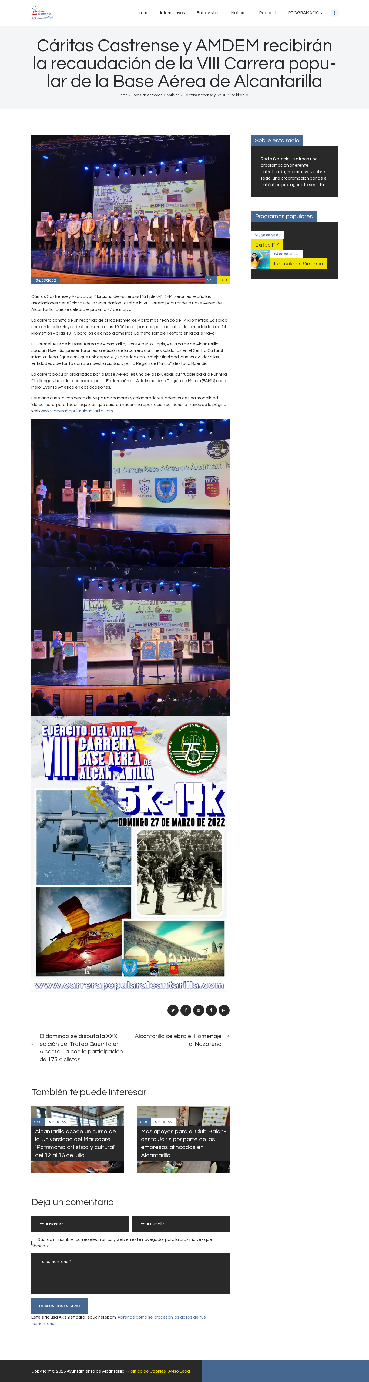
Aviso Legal (179, 1371)
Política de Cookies (147, 1371)
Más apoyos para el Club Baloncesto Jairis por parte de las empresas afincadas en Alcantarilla (183, 1143)
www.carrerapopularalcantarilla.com (77, 411)
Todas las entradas (147, 95)
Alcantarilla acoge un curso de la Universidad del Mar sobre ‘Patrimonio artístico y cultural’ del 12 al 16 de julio (75, 1143)
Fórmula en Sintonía (298, 264)
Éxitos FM (267, 245)
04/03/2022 (46, 280)
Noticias (173, 95)
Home (123, 95)
